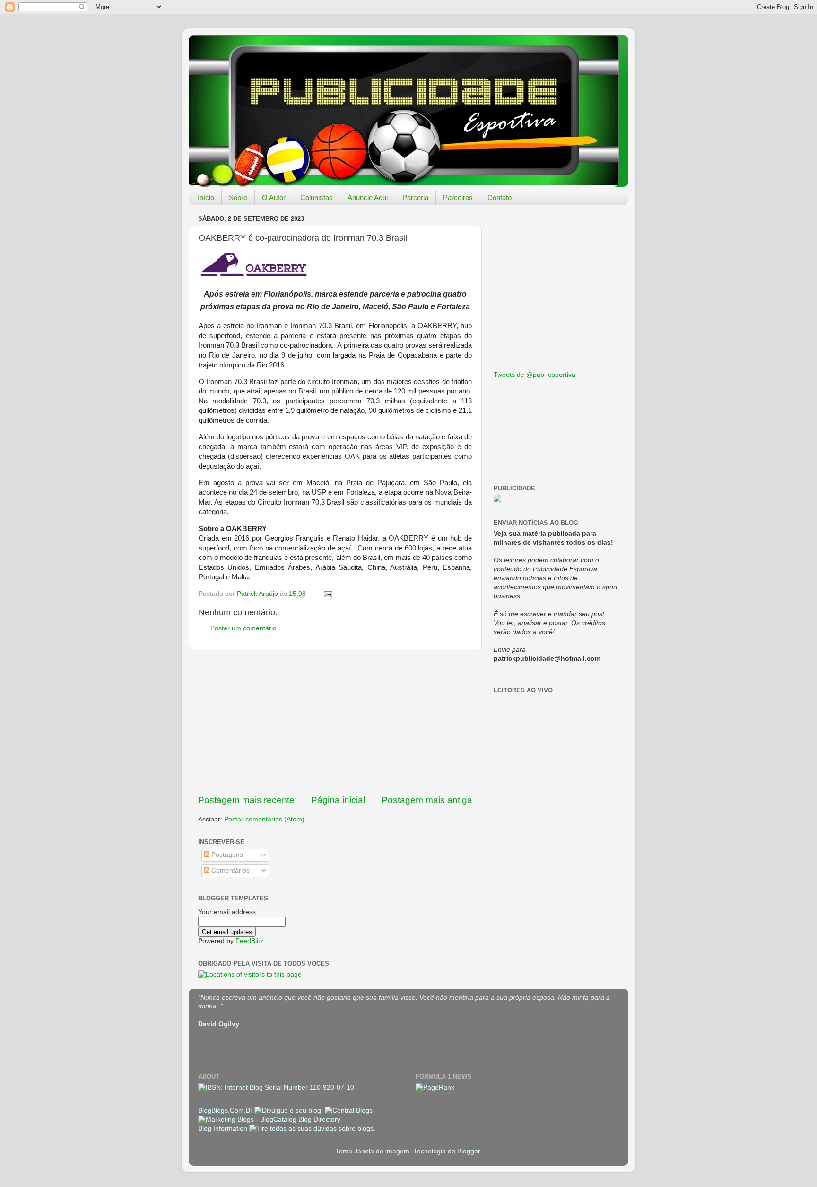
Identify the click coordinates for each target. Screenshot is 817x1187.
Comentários (229, 870)
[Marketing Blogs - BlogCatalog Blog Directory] (269, 1119)
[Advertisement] (335, 722)
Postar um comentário (243, 628)
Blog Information (222, 1128)
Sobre (238, 197)
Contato (499, 197)
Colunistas (316, 197)
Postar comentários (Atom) (264, 819)
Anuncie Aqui (368, 197)
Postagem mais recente (246, 800)
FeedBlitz (249, 940)
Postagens (226, 854)
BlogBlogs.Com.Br (226, 1110)
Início (206, 197)
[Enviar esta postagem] (327, 593)
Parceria (415, 197)
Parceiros (458, 197)
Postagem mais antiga (427, 800)
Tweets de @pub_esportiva (534, 374)
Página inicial (338, 800)
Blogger (468, 1151)
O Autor (274, 197)
